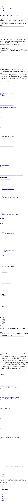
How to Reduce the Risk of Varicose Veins (10, 15)
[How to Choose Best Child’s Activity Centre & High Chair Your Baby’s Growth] (3, 95)
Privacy (3, 498)
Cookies (3, 496)
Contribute (3, 473)
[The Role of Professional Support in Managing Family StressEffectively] (6, 384)
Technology (3, 290)
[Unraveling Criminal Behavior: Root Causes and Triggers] (6, 135)
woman (13, 360)
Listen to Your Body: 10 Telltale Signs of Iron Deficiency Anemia (7, 126)
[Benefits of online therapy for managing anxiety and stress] (1, 94)
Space (2, 323)
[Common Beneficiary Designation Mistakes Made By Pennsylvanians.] (1, 106)
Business (3, 3)
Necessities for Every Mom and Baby (4, 165)
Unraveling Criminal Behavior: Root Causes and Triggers (7, 136)
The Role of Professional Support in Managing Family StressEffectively (8, 93)
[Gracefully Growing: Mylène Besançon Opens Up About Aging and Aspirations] (6, 145)
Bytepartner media (2, 500)
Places (2, 6)
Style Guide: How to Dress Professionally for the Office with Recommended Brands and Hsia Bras (11, 175)
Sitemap (3, 474)
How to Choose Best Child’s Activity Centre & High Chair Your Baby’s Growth (9, 96)
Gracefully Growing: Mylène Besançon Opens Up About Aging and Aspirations (9, 437)
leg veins (6, 23)
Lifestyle (3, 213)
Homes (2, 4)
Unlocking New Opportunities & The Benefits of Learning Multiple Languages (9, 397)
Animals (3, 294)
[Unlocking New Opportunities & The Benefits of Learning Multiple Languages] (6, 105)
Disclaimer (3, 471)
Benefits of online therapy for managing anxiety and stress (7, 386)
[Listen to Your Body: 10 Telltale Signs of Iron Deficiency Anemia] (6, 417)
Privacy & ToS (3, 472)
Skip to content (2, 0)
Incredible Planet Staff (7, 12)
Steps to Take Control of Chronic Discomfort (5, 408)
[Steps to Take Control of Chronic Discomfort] (6, 116)
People (2, 5)
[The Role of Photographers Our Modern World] (6, 155)
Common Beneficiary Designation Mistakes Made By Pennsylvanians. (8, 107)
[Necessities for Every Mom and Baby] (6, 456)
